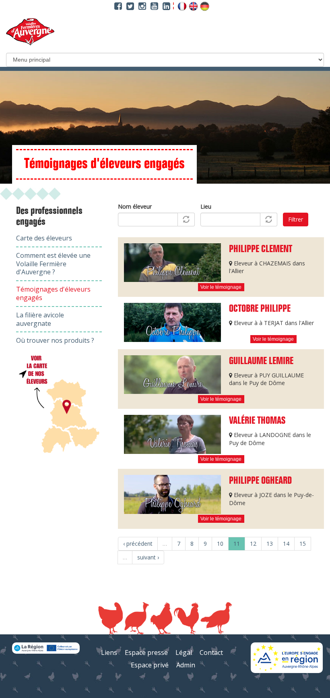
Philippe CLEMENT (260, 249)
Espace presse (146, 652)
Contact (211, 652)
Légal (183, 652)
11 (236, 543)
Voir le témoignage (220, 287)
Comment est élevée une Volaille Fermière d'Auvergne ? (53, 264)
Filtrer (295, 219)
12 (253, 543)
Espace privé (150, 665)
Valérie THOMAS (257, 420)
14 (286, 543)
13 (269, 543)
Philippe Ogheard (260, 480)
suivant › (148, 557)
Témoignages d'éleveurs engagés (53, 293)
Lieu (205, 206)
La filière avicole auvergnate (40, 319)
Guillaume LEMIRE (261, 361)
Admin (185, 665)
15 (302, 543)
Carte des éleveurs (44, 238)
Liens (109, 652)
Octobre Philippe (260, 308)
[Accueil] (30, 32)
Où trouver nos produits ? (55, 340)
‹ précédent (138, 543)
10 (220, 543)
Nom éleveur (135, 206)
